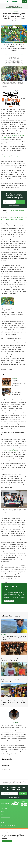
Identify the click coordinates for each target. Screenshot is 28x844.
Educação (14, 388)
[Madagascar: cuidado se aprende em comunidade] (6, 392)
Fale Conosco (4, 822)
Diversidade (14, 378)
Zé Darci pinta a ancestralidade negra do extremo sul (13, 680)
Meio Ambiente (4, 634)
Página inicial (13, 11)
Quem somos (4, 808)
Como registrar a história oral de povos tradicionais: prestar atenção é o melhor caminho (14, 637)
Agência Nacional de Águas (9, 450)
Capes (11, 448)
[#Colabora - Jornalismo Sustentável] (12, 1)
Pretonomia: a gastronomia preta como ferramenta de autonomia (18, 382)
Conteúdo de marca (5, 817)
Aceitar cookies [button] (7, 840)
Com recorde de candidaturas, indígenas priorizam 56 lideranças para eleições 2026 (14, 702)
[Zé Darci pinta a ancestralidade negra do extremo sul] (14, 669)
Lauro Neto (10, 54)
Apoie (24, 1)
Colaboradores (4, 820)
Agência (2, 811)
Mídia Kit (3, 814)
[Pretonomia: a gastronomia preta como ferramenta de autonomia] (6, 382)
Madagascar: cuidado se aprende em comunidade (19, 392)
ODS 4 (17, 54)
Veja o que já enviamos (14, 205)
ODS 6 (21, 54)
